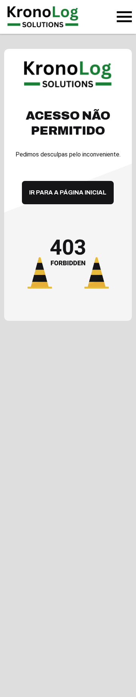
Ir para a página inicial (68, 192)
